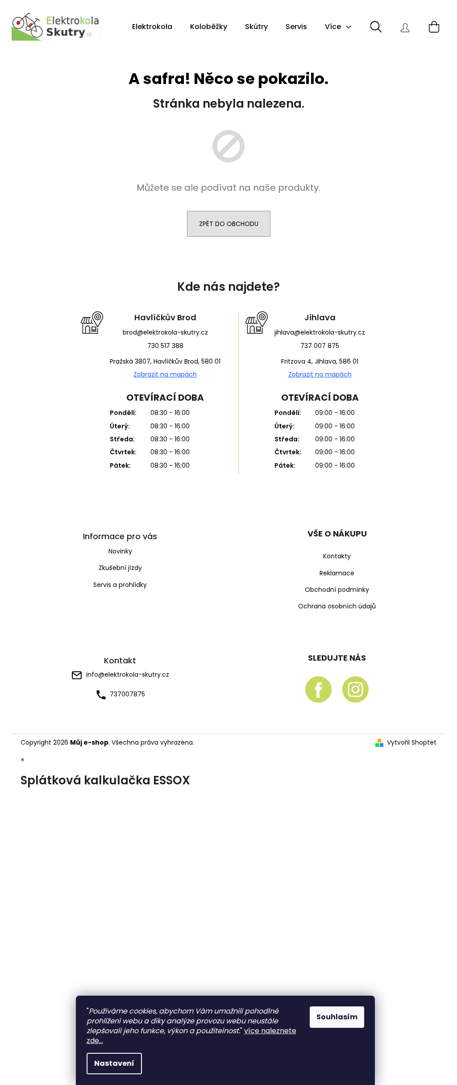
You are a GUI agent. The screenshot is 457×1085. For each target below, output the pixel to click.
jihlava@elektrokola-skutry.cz (319, 332)
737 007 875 (319, 345)
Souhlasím (336, 1017)
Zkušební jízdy (120, 567)
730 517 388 (165, 345)
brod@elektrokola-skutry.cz (165, 332)
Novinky (120, 551)
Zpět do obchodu (228, 223)
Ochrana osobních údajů (337, 606)
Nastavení (114, 1063)
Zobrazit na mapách (165, 374)
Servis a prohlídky (120, 584)
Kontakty (337, 556)
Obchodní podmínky (337, 590)
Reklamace (337, 573)
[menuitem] (152, 27)
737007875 (127, 694)
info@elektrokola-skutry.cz (127, 674)
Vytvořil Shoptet (411, 742)
